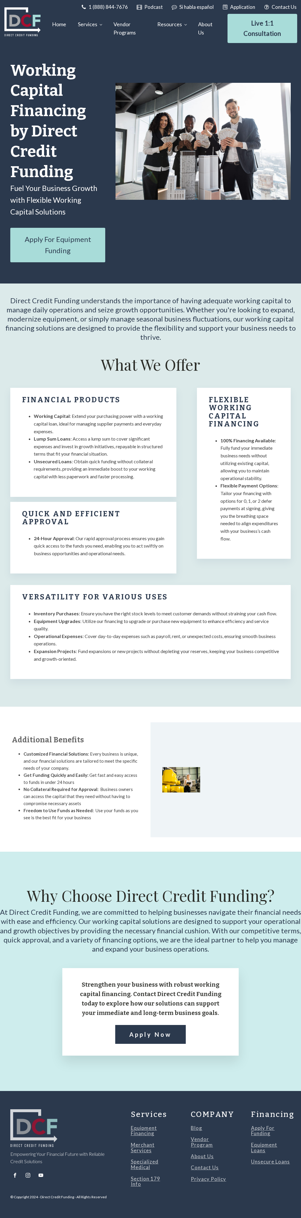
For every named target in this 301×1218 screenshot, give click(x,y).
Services (87, 24)
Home (59, 24)
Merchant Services (143, 1147)
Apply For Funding (263, 1130)
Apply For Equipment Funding (58, 245)
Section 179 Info (145, 1181)
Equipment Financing (144, 1130)
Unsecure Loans (270, 1162)
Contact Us (205, 1168)
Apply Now (150, 1034)
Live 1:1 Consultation (262, 28)
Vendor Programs (124, 28)
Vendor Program (202, 1142)
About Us (205, 28)
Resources (169, 24)
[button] (104, 7)
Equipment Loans (264, 1147)
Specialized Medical (144, 1164)
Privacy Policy (208, 1179)
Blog (196, 1128)
